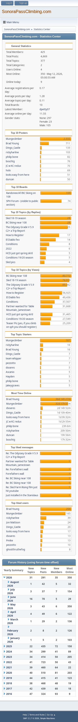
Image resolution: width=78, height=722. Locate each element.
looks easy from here (17, 174)
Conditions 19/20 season (19, 257)
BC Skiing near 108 (16, 222)
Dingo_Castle (13, 147)
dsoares (10, 367)
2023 (9, 657)
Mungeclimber (14, 138)
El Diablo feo (13, 239)
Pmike (9, 540)
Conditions (12, 244)
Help (25, 714)
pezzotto (11, 363)
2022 (9, 248)
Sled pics (10, 262)
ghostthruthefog (15, 549)
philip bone (12, 157)
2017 (9, 688)
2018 (9, 683)
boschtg (10, 161)
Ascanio (10, 372)
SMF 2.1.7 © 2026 (31, 718)
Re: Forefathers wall (17, 469)
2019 (9, 678)
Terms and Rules (37, 714)
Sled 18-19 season (16, 218)
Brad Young (12, 143)
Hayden (10, 376)
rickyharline (12, 152)
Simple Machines (47, 718)
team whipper (13, 358)
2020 (9, 672)
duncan (10, 179)
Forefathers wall (15, 473)
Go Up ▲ (51, 714)
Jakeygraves (12, 385)
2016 (9, 694)
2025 (9, 646)
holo (8, 170)
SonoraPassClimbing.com (26, 11)
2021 (9, 667)
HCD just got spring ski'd (19, 253)
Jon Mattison (13, 522)
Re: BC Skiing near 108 (18, 478)
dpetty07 (45, 109)
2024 (9, 651)
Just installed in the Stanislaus (22, 495)
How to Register (15, 235)
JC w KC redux (13, 165)
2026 (9, 577)
